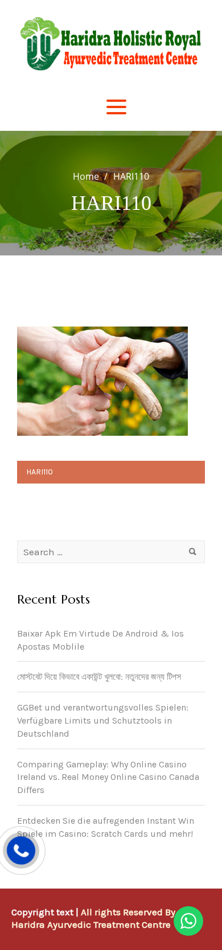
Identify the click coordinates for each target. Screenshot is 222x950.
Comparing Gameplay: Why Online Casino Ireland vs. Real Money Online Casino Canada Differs (108, 777)
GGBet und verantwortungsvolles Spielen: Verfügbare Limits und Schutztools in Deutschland (102, 720)
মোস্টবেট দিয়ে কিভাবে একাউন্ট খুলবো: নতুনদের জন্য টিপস (99, 676)
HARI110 (39, 472)
